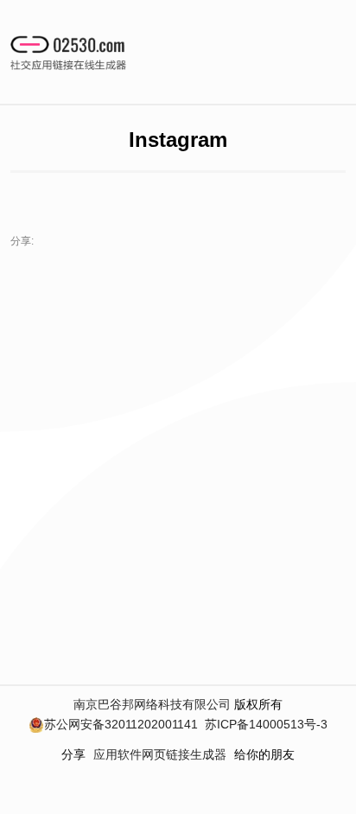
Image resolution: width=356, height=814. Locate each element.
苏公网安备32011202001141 (121, 724)
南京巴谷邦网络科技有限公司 (152, 704)
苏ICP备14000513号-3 (266, 724)
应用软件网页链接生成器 (159, 754)
